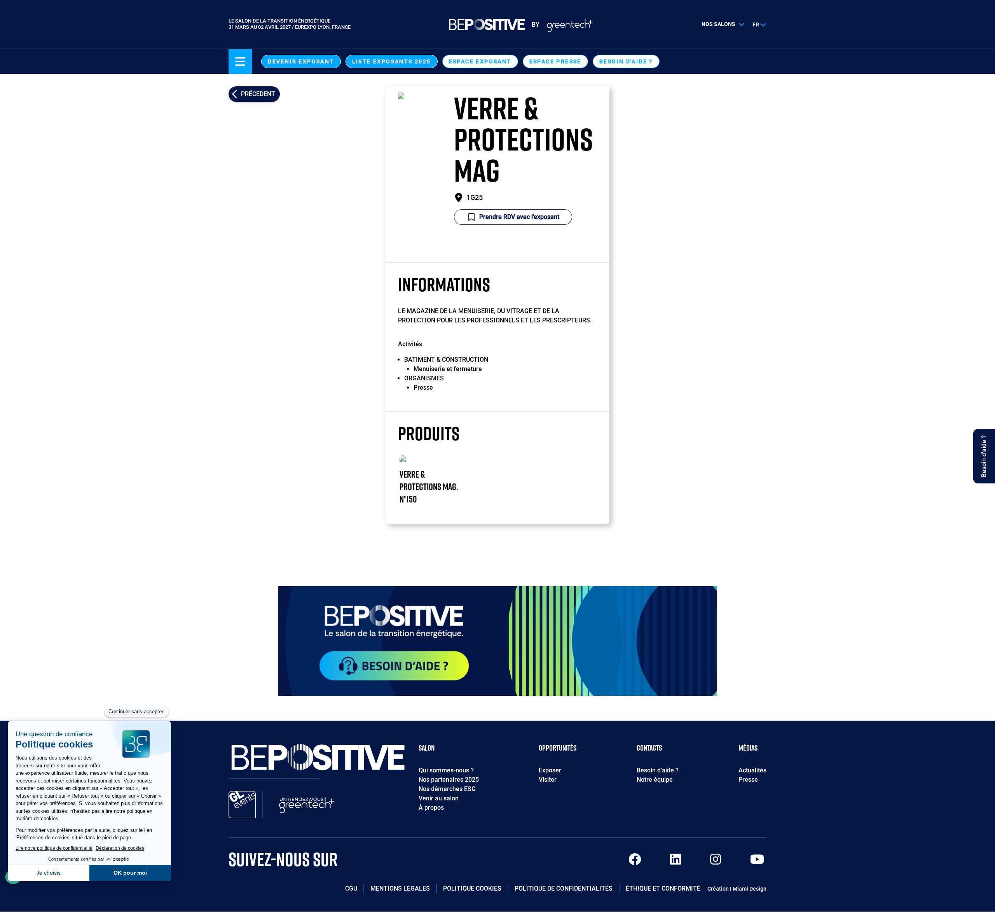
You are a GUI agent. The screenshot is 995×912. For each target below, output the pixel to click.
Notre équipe (655, 779)
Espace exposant (480, 61)
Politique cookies (472, 888)
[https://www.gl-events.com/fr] (242, 804)
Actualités (752, 770)
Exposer (550, 770)
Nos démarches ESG (447, 789)
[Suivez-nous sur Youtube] (757, 861)
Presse (748, 779)
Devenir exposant (301, 61)
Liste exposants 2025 (391, 61)
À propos (431, 807)
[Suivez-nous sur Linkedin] (675, 861)
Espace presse (555, 61)
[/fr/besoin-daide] (497, 641)
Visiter (548, 779)
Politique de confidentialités (564, 888)
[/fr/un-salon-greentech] (306, 804)
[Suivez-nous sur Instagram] (715, 861)
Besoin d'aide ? (626, 61)
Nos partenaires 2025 (449, 779)
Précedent (258, 94)
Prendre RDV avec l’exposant (519, 217)
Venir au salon (439, 798)
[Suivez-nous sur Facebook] (634, 861)
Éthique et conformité (663, 888)
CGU (351, 888)
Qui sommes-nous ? (446, 770)
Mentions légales (400, 888)
